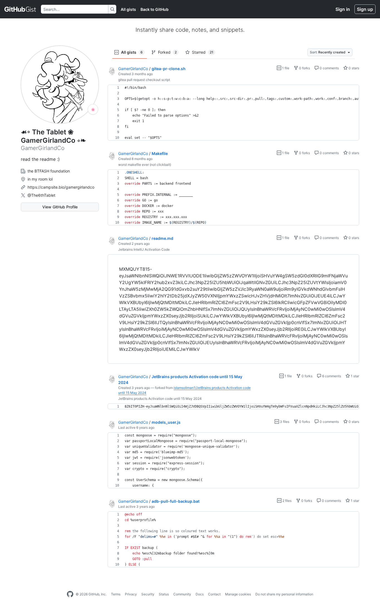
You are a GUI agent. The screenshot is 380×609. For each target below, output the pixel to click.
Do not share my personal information (284, 594)
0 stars (353, 68)
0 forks (304, 68)
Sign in (342, 9)
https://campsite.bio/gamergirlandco (61, 187)
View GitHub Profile (60, 206)
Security (147, 594)
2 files (287, 501)
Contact (214, 594)
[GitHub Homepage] (70, 594)
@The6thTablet (41, 195)
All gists (128, 9)
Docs (200, 594)
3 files (284, 422)
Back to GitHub (154, 9)
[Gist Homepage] (20, 9)
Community (182, 594)
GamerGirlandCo (133, 68)
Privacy (131, 594)
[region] (233, 112)
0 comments (329, 68)
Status (164, 594)
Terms (115, 594)
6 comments (331, 376)
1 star (354, 376)
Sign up (365, 9)
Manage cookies (238, 594)
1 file (285, 68)
